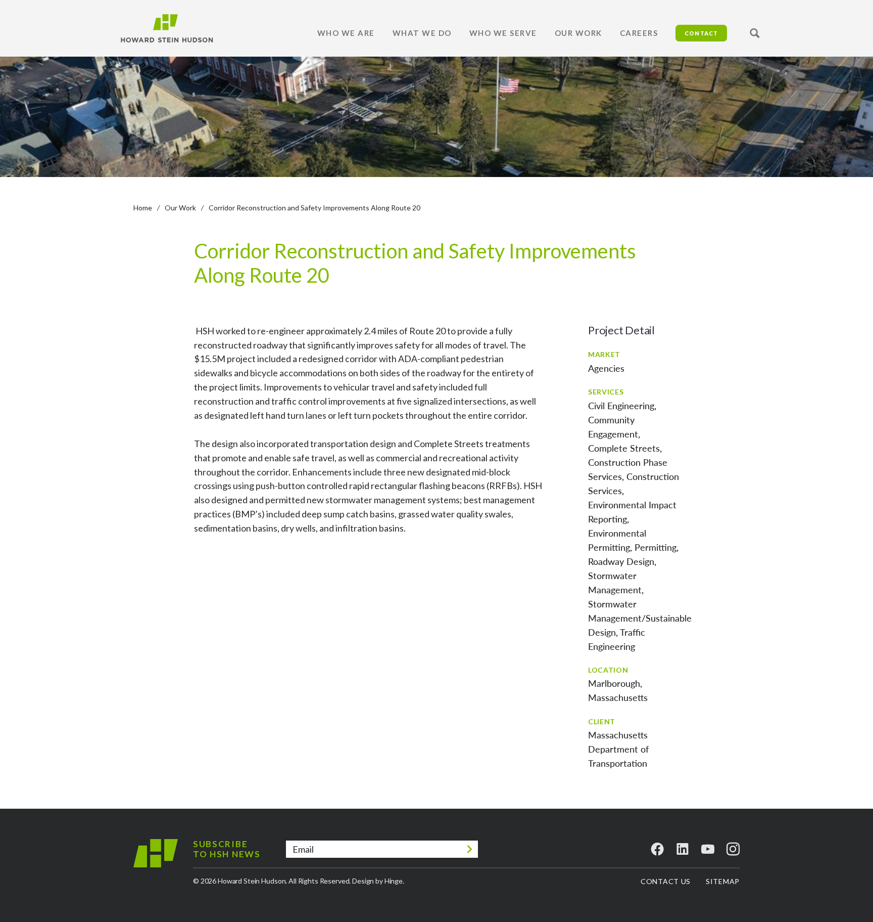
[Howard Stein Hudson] (166, 28)
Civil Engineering (621, 405)
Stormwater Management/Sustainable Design (640, 618)
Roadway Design (621, 561)
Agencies (606, 368)
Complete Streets (624, 448)
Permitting (655, 547)
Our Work (180, 207)
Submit (469, 849)
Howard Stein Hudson (155, 861)
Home (142, 207)
